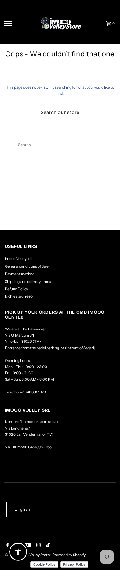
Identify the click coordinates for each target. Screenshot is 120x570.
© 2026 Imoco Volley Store (27, 554)
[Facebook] (7, 545)
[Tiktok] (47, 545)
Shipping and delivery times (28, 281)
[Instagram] (38, 545)
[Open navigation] (19, 23)
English (22, 509)
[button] (18, 552)
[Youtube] (27, 545)
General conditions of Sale (27, 266)
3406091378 (35, 392)
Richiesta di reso (19, 296)
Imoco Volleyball (18, 258)
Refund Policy (16, 289)
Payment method (19, 273)
